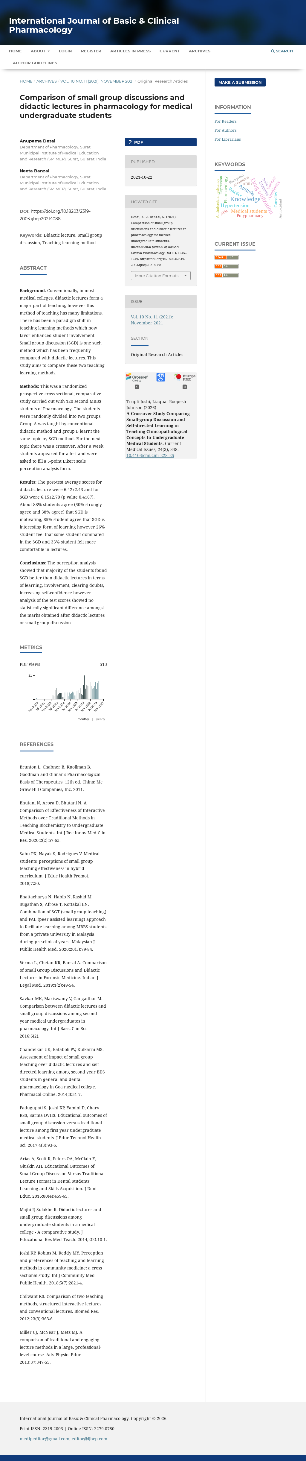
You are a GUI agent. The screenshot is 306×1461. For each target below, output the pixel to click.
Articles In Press (130, 50)
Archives (199, 50)
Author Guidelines (35, 62)
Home (15, 50)
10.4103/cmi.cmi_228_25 (150, 455)
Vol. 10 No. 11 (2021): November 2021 (97, 81)
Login (65, 50)
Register (91, 50)
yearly (100, 719)
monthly (83, 719)
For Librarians (228, 139)
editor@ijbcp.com (89, 1439)
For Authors (226, 130)
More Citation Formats (156, 275)
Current (170, 50)
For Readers (226, 121)
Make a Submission (240, 82)
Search (284, 50)
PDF (138, 142)
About (39, 50)
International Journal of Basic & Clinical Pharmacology (94, 25)
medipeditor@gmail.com (44, 1439)
